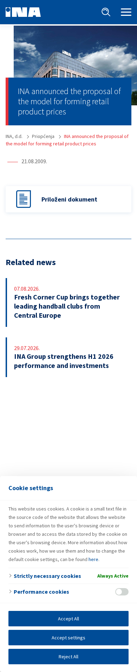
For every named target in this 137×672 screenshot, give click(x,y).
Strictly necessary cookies (47, 575)
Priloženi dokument (69, 199)
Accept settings (68, 637)
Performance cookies (41, 591)
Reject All (68, 656)
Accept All (68, 618)
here (93, 559)
